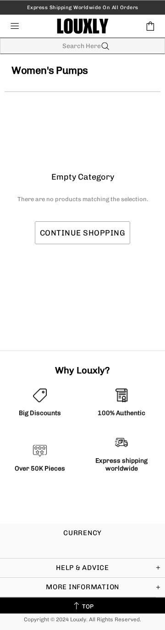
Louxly (82, 26)
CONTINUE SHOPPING (83, 232)
